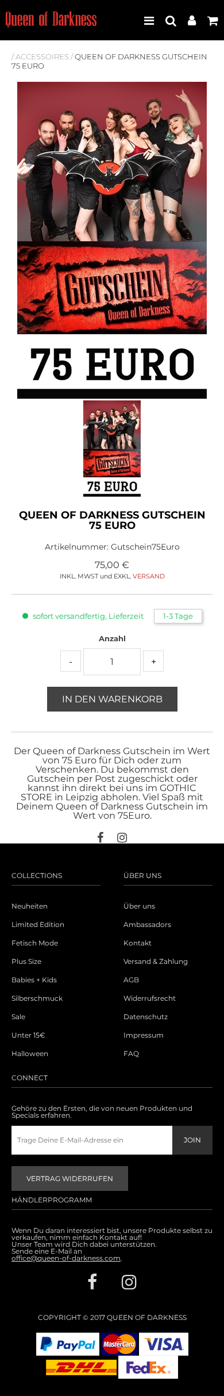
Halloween (29, 1053)
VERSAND (149, 576)
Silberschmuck (37, 998)
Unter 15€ (28, 1035)
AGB (131, 980)
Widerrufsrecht (149, 998)
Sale (18, 1016)
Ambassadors (147, 924)
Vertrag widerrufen (69, 1178)
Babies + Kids (34, 980)
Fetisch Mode (34, 943)
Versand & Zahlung (155, 961)
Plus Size (26, 961)
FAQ (131, 1053)
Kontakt (137, 943)
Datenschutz (145, 1016)
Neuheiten (29, 906)
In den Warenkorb (112, 699)
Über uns (139, 906)
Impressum (143, 1035)
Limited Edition (37, 924)
